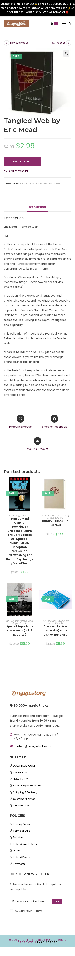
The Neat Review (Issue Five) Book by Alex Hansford (55, 630)
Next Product (58, 42)
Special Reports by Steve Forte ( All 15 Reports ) (19, 630)
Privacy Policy (21, 824)
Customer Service (24, 799)
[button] (66, 53)
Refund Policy (21, 857)
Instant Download (31, 183)
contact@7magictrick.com (32, 746)
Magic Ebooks (52, 183)
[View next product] (68, 43)
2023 (44, 621)
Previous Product (19, 42)
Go (57, 901)
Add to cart (22, 161)
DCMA (17, 850)
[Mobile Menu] (62, 23)
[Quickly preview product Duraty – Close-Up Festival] (70, 484)
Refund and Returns (25, 844)
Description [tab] (37, 207)
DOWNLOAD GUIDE (24, 766)
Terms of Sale (21, 831)
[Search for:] (68, 23)
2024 (11, 515)
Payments (19, 864)
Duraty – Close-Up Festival (55, 523)
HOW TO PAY (21, 779)
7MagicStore (47, 942)
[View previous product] (6, 43)
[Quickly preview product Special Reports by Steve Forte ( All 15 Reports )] (34, 589)
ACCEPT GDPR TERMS (29, 911)
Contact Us (20, 772)
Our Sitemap (21, 805)
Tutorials (18, 837)
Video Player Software (27, 785)
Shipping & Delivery (25, 792)
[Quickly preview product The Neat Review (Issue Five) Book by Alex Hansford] (70, 589)
